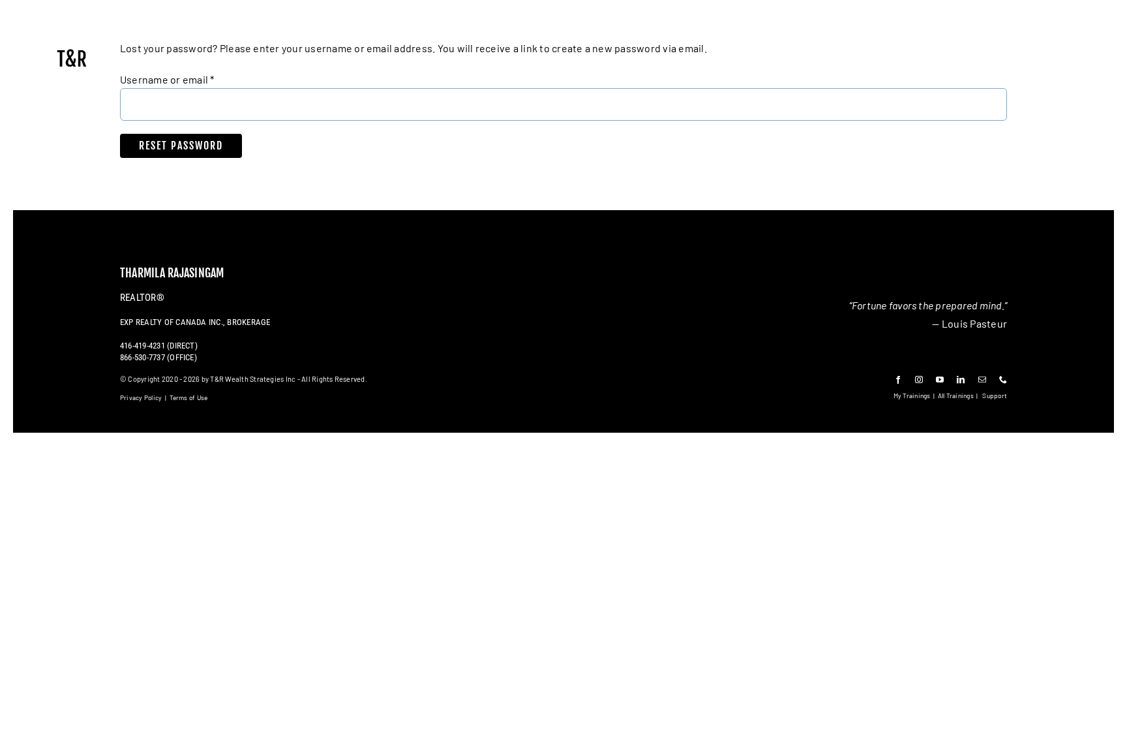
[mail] (982, 380)
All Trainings (956, 395)
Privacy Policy (141, 397)
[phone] (1003, 380)
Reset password (181, 145)
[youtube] (940, 380)
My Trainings (912, 395)
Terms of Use (189, 397)
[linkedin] (961, 380)
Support (994, 395)
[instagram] (919, 380)
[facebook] (898, 380)
